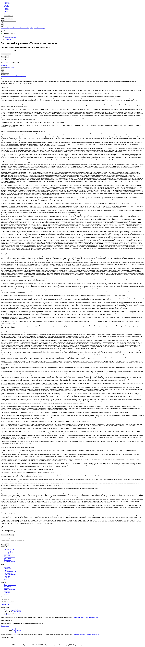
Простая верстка (8, 551)
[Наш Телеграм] (4, 642)
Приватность (7, 573)
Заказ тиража (7, 558)
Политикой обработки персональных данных (86, 617)
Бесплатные (23, 28)
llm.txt (5, 579)
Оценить (11, 67)
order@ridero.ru (21, 613)
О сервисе (7, 3)
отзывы (7, 76)
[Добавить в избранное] (2, 69)
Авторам (6, 8)
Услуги (6, 5)
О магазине (7, 568)
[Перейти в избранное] (2, 30)
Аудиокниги (7, 586)
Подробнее (4, 65)
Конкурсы (7, 6)
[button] (72, 24)
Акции (6, 11)
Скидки (29, 28)
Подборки (34, 28)
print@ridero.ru (17, 611)
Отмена (11, 535)
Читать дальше (5, 626)
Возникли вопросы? (10, 571)
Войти (2, 20)
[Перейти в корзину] (4, 30)
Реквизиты (7, 576)
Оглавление (13, 76)
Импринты (10, 28)
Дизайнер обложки (9, 557)
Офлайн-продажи (9, 549)
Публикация (7, 560)
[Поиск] (2, 24)
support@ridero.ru (16, 610)
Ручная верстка (8, 552)
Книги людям (41, 28)
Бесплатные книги (9, 589)
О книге (3, 76)
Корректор (7, 555)
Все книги (4, 28)
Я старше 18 (4, 535)
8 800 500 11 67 (5, 604)
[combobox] (72, 22)
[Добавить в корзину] (7, 56)
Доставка (6, 594)
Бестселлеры (16, 28)
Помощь (6, 14)
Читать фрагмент (5, 54)
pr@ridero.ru (9, 614)
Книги (6, 570)
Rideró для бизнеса (9, 561)
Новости (6, 9)
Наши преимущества (10, 574)
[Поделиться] (2, 72)
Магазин (6, 2)
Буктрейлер (7, 554)
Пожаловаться (5, 74)
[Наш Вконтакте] (5, 640)
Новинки (6, 588)
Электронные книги (10, 585)
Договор (6, 577)
